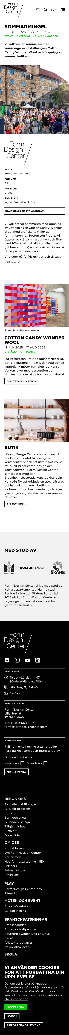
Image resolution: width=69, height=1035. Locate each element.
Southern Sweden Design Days (27, 933)
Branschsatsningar (25, 919)
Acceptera (15, 1007)
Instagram (17, 660)
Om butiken (15, 504)
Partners (10, 865)
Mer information (16, 999)
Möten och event (22, 900)
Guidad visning (15, 910)
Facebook (6, 660)
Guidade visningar (17, 822)
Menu (63, 10)
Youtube (27, 660)
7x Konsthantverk (17, 947)
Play (9, 883)
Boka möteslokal (16, 906)
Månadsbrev (11, 762)
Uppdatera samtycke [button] (23, 1025)
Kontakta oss (14, 848)
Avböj (12, 1016)
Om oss (11, 842)
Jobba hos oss (14, 870)
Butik (8, 813)
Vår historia (13, 857)
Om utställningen (20, 381)
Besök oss (15, 799)
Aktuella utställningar (20, 804)
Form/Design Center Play (23, 889)
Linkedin (37, 660)
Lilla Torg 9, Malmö (23, 687)
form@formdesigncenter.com (26, 726)
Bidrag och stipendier (20, 929)
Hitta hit (10, 830)
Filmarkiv (11, 893)
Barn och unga (15, 817)
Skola (10, 954)
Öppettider (12, 835)
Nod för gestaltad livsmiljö (24, 861)
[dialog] (34, 996)
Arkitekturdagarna (18, 942)
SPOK (8, 938)
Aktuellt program (17, 808)
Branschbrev (34, 762)
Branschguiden (15, 924)
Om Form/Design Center (22, 852)
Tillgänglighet (14, 826)
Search (45, 10)
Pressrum (11, 874)
